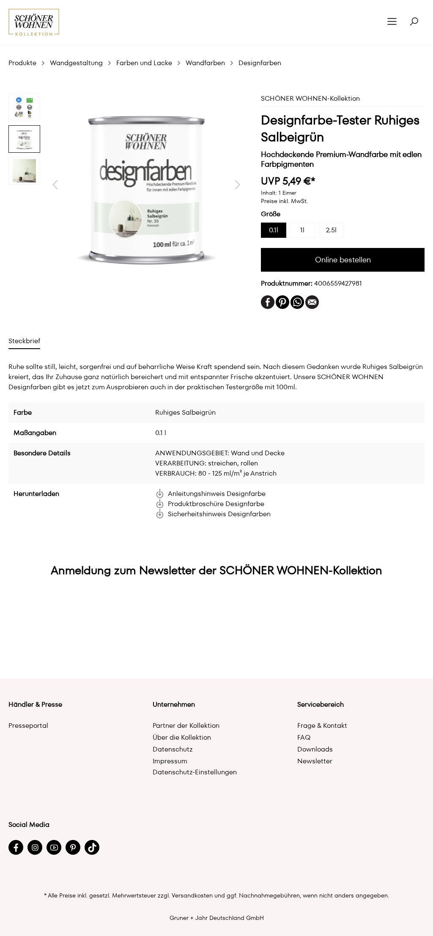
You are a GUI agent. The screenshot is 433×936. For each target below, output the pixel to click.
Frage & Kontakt (322, 725)
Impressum (170, 761)
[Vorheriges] (55, 184)
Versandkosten (192, 895)
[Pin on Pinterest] (282, 301)
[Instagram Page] (34, 847)
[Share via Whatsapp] (297, 301)
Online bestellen (343, 259)
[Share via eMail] (312, 301)
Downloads (315, 749)
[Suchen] (414, 22)
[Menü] (392, 22)
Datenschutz (173, 749)
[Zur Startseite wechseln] (34, 22)
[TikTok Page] (92, 847)
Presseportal (28, 725)
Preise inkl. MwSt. (284, 201)
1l (302, 230)
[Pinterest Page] (73, 847)
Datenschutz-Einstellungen (195, 772)
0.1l (273, 230)
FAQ (303, 737)
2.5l (331, 230)
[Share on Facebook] (267, 301)
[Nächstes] (237, 184)
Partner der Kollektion (186, 725)
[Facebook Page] (15, 847)
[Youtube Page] (54, 847)
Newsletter (314, 761)
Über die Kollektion (182, 737)
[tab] (24, 341)
